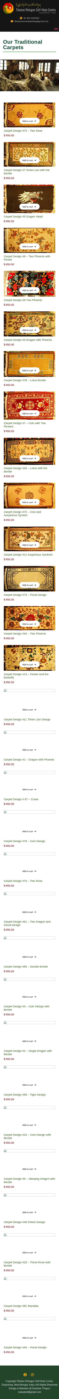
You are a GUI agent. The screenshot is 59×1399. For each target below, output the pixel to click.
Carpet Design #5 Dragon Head (23, 216)
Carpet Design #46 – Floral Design (25, 1347)
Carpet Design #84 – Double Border (26, 966)
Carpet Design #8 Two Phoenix (23, 300)
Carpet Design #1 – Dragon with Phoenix (29, 759)
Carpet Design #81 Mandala (21, 1305)
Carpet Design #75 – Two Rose (23, 880)
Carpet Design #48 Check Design (24, 1222)
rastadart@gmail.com (29, 1392)
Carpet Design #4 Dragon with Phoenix (28, 339)
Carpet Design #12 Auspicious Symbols (28, 554)
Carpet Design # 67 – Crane (21, 799)
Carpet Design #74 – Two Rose (23, 130)
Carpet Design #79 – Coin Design (24, 841)
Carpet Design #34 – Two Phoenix (25, 633)
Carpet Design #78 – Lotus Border (25, 380)
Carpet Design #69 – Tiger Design (25, 1094)
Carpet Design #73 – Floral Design (25, 594)
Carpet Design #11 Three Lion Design (27, 719)
